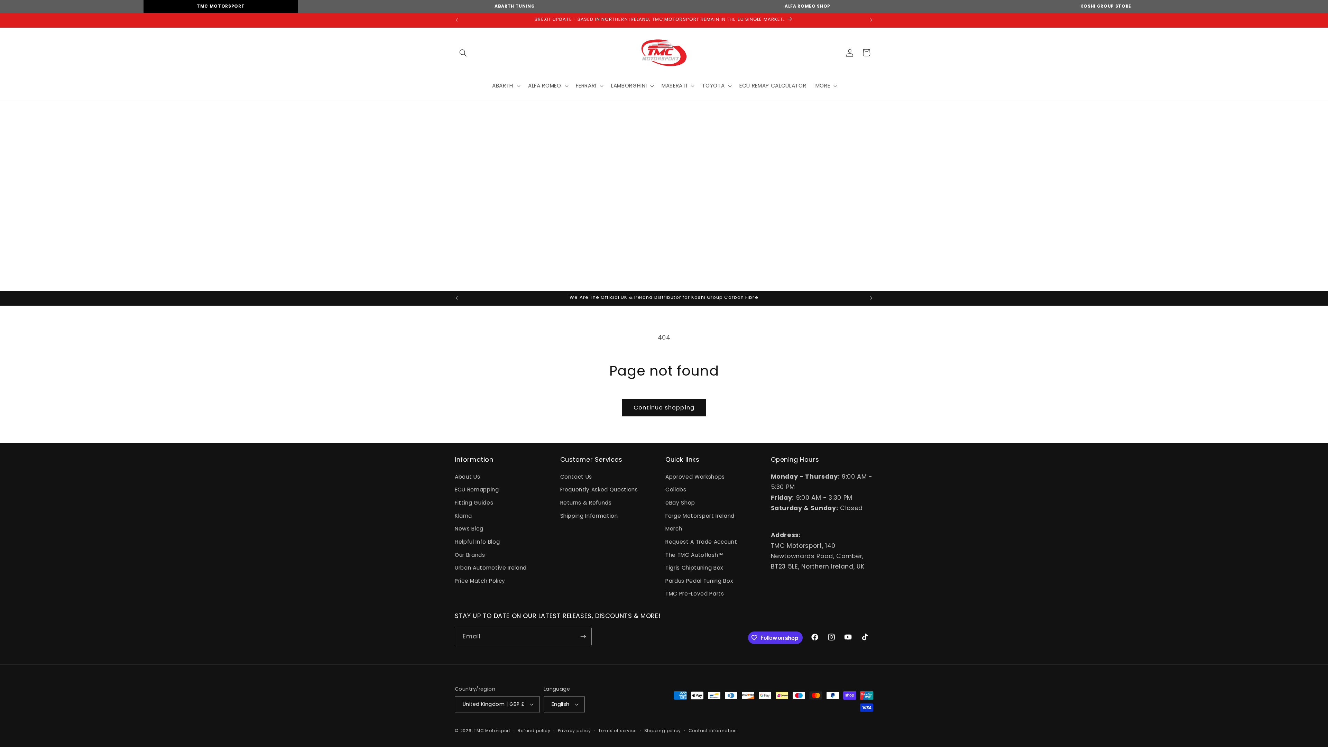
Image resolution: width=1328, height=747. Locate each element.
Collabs (675, 489)
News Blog (469, 528)
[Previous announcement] (456, 20)
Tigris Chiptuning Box (694, 567)
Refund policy (534, 731)
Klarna (463, 515)
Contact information (713, 731)
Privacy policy (574, 731)
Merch (673, 528)
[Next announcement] (871, 20)
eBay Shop (680, 502)
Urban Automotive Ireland (491, 567)
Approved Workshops (695, 476)
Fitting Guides (474, 502)
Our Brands (470, 555)
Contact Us (576, 476)
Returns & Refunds (586, 502)
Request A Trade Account (701, 541)
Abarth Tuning (515, 6)
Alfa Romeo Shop (807, 6)
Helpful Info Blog (477, 541)
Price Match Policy (480, 580)
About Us (467, 476)
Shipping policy (662, 731)
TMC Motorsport (221, 6)
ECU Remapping (477, 489)
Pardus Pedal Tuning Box (699, 580)
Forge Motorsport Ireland (700, 515)
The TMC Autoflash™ (694, 555)
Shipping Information (589, 515)
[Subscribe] (583, 637)
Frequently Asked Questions (599, 489)
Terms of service (617, 731)
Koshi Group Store (1105, 6)
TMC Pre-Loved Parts (694, 593)
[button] (463, 52)
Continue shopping (664, 408)
